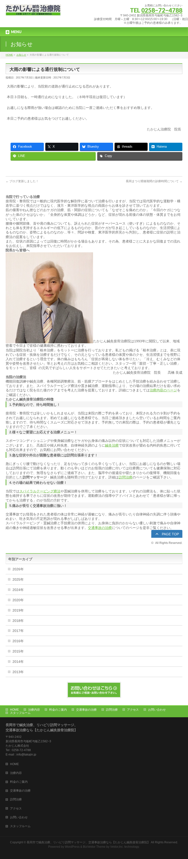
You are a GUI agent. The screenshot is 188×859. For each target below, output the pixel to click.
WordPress (72, 846)
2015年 (18, 651)
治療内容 (34, 709)
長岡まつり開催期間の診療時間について (154, 181)
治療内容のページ (163, 390)
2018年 (18, 621)
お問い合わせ (157, 709)
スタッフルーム (20, 713)
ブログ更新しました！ (22, 181)
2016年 (18, 641)
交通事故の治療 (100, 528)
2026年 (18, 569)
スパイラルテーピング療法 (39, 491)
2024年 (18, 590)
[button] (167, 534)
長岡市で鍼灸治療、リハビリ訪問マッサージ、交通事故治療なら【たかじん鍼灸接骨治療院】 (88, 842)
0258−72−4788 (161, 10)
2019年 (18, 610)
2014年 (18, 662)
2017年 (18, 631)
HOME (14, 709)
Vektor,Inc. (117, 846)
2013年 (18, 672)
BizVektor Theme (94, 846)
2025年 (18, 579)
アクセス (133, 709)
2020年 (18, 600)
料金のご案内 (58, 709)
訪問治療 (125, 477)
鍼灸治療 (112, 445)
